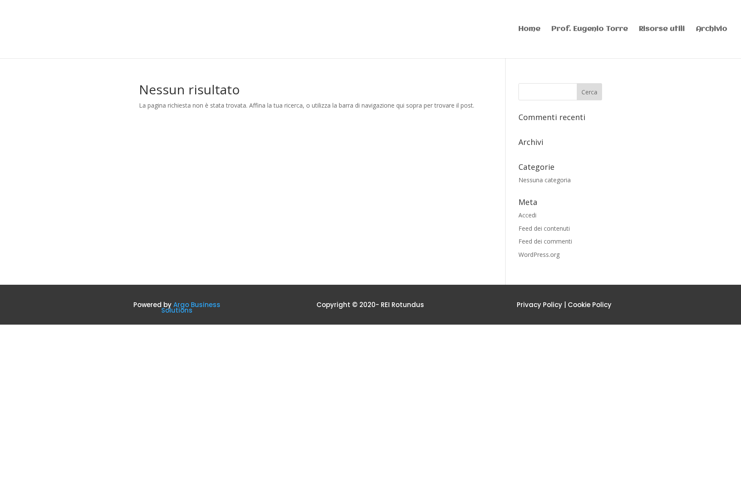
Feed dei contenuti (544, 228)
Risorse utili (662, 29)
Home (529, 29)
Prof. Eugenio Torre (589, 29)
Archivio (711, 29)
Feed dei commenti (545, 241)
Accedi (527, 215)
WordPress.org (539, 254)
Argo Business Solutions (190, 307)
